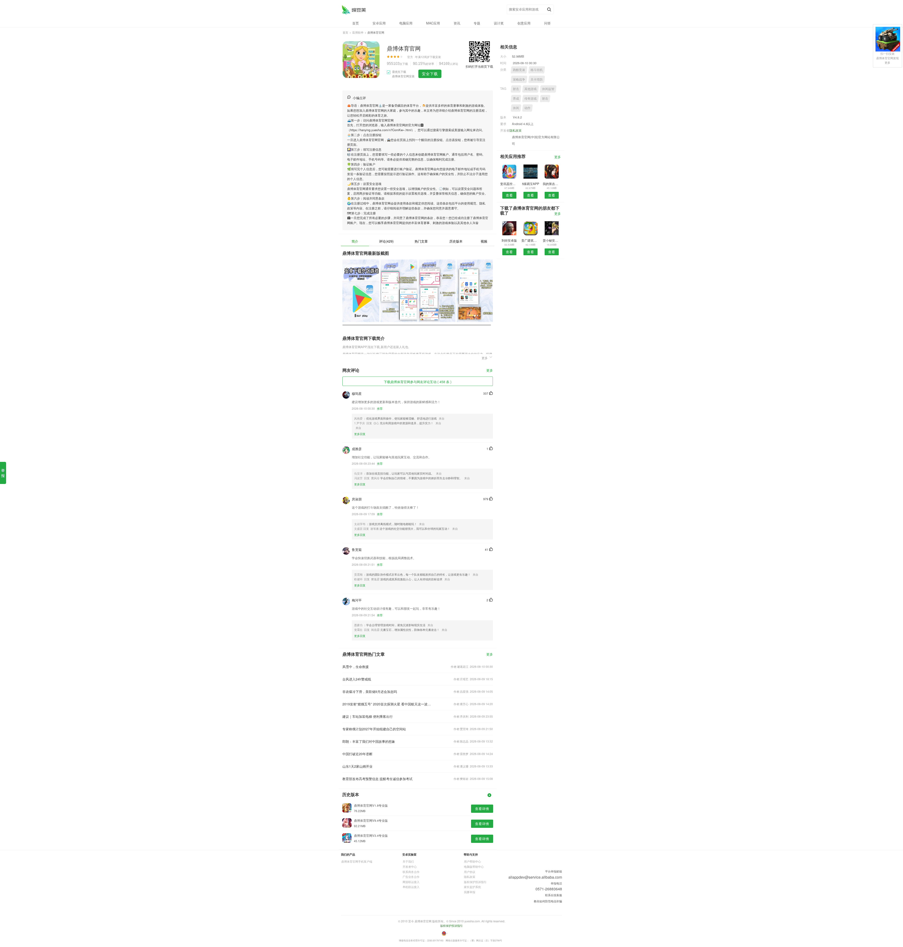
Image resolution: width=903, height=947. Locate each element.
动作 (527, 108)
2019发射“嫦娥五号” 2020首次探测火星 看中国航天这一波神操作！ (387, 704)
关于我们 (408, 861)
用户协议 (469, 872)
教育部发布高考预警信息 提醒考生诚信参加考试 (377, 778)
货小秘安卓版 (552, 240)
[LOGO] (354, 9)
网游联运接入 (411, 882)
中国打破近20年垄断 (357, 753)
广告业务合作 (411, 877)
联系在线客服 (553, 895)
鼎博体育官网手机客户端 (356, 861)
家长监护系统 (472, 887)
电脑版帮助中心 (474, 866)
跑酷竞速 (519, 69)
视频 (484, 241)
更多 (489, 370)
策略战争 (519, 79)
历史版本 (456, 241)
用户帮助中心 (472, 861)
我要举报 (469, 892)
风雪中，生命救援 (355, 666)
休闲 (516, 108)
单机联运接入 (411, 887)
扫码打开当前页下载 (479, 66)
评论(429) (386, 241)
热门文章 (421, 241)
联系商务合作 (411, 872)
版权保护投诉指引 (475, 882)
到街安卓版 (509, 240)
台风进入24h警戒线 (356, 679)
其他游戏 (530, 88)
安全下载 (430, 73)
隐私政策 (515, 130)
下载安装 (435, 57)
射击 (516, 88)
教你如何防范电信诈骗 (548, 901)
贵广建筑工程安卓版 (530, 240)
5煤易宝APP (530, 183)
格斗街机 (537, 69)
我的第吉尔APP (552, 183)
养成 (516, 98)
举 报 (3, 473)
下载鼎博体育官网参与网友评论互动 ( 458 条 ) (418, 381)
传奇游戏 (530, 98)
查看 (509, 195)
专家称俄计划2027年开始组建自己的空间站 (374, 729)
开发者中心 (410, 866)
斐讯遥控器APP (509, 183)
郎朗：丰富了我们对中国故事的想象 (368, 741)
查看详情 (482, 808)
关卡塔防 (537, 79)
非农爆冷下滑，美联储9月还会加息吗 (369, 691)
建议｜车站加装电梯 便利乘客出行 (367, 716)
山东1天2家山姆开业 (357, 766)
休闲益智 (548, 88)
